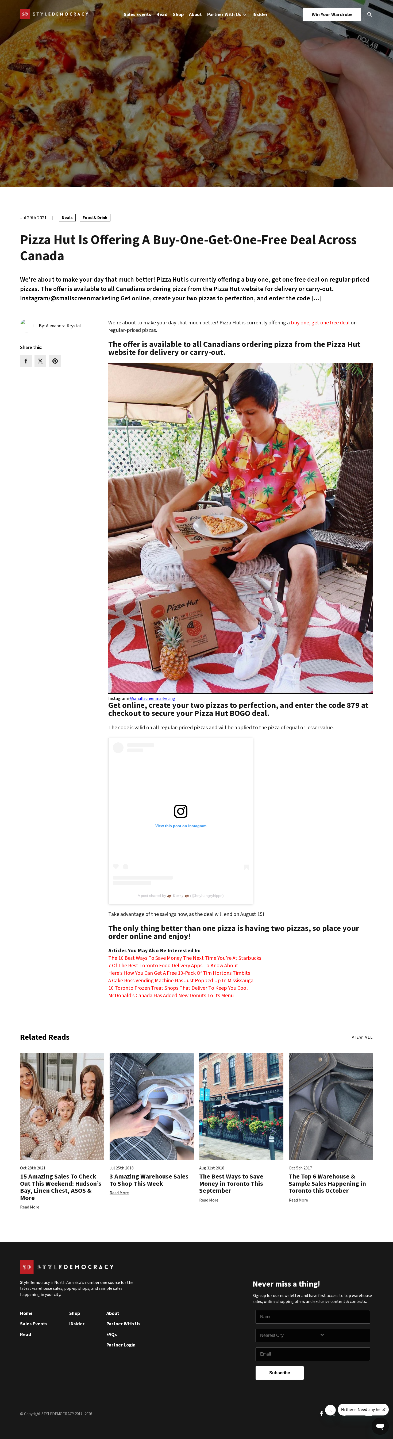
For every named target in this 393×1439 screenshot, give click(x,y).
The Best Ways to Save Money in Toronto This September (231, 1183)
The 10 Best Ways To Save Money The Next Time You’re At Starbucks (184, 958)
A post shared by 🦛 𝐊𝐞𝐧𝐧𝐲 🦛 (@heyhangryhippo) (181, 895)
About (195, 14)
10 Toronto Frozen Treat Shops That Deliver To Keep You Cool (178, 988)
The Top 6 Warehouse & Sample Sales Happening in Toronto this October (327, 1183)
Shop (178, 14)
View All (362, 1037)
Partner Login (121, 1345)
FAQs (111, 1334)
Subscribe (279, 1373)
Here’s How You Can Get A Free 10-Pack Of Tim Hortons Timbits (179, 973)
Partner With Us (224, 14)
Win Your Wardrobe (332, 14)
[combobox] (289, 1335)
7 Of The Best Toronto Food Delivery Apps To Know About (173, 965)
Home (26, 1313)
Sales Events (137, 14)
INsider (260, 14)
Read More (29, 1207)
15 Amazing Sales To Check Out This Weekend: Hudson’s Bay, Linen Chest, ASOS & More (60, 1187)
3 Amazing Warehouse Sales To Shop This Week (149, 1180)
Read (162, 14)
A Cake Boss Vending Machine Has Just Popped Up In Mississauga (180, 980)
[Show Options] (343, 1335)
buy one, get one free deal (320, 323)
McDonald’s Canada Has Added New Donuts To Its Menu (171, 995)
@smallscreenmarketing (152, 698)
